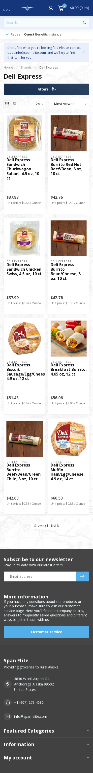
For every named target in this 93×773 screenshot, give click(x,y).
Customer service (46, 631)
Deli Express (48, 67)
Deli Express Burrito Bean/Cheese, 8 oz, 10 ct (66, 272)
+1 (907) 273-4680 (29, 702)
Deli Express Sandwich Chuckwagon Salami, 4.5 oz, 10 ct (22, 169)
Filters (43, 89)
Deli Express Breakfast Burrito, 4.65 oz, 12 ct (69, 370)
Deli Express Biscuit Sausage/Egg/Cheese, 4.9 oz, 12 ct (24, 372)
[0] (61, 8)
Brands (26, 67)
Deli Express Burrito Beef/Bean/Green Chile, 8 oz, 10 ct (23, 472)
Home (8, 67)
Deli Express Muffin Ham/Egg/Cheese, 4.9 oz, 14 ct (68, 472)
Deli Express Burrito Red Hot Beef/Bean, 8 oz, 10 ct (66, 167)
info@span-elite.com (30, 716)
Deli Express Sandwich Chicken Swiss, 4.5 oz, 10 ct (24, 269)
